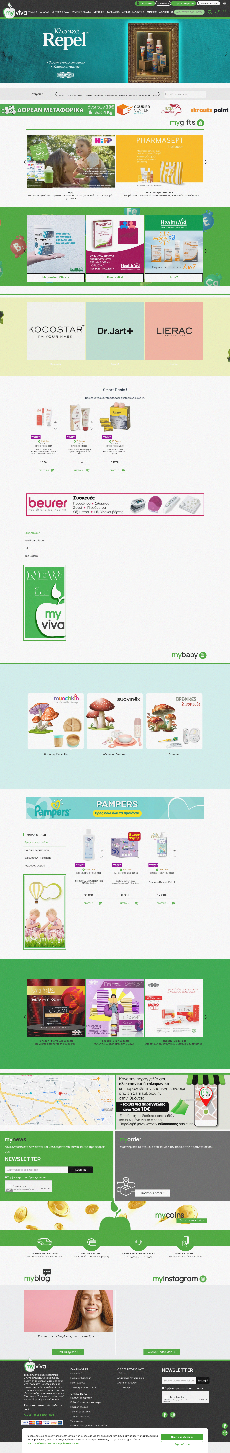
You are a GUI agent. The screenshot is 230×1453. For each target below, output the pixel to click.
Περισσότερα (182, 1444)
